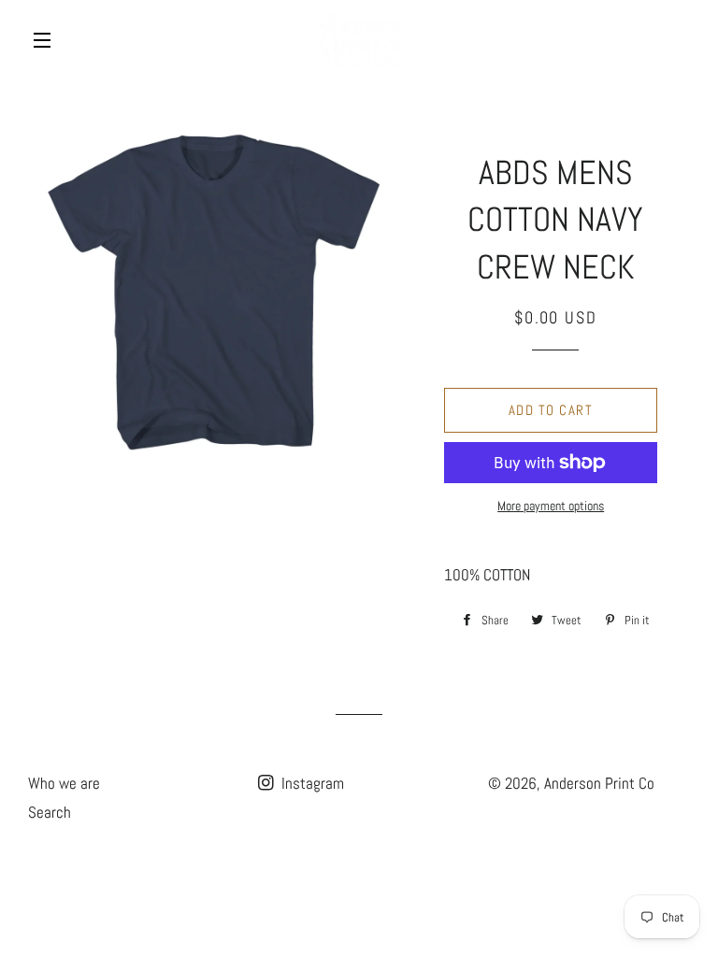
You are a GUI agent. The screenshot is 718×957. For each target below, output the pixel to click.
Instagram (311, 783)
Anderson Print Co (599, 783)
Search (49, 812)
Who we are (64, 783)
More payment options (550, 505)
